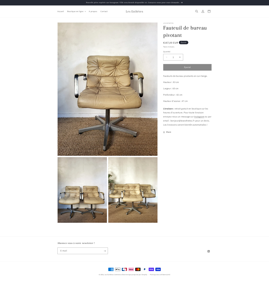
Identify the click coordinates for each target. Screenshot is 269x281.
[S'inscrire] (105, 251)
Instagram (199, 116)
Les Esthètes (109, 275)
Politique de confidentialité (160, 275)
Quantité (166, 51)
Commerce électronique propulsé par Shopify (130, 275)
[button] (76, 11)
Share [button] (168, 132)
